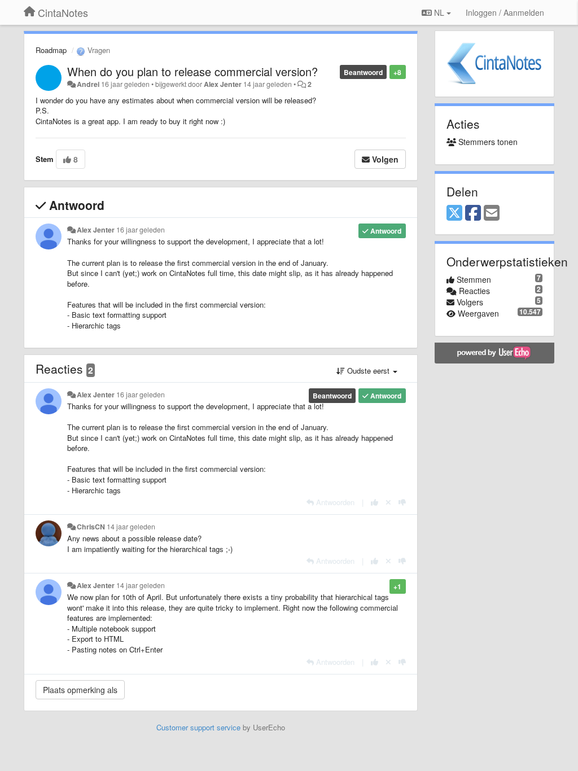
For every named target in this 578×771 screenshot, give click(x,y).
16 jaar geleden (140, 230)
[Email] (492, 213)
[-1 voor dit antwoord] (402, 502)
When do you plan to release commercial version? (192, 71)
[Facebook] (473, 213)
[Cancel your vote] (388, 502)
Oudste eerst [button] (368, 370)
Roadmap (51, 50)
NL (439, 12)
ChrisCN (91, 527)
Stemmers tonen (487, 141)
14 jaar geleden (131, 527)
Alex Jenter (223, 84)
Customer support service (198, 727)
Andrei (88, 84)
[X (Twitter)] (454, 213)
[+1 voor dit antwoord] (374, 502)
